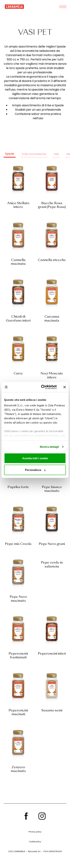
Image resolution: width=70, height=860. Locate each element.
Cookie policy (35, 841)
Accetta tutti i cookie (35, 458)
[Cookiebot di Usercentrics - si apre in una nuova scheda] (42, 387)
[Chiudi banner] (64, 387)
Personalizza (33, 469)
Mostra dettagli (49, 446)
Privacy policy (35, 831)
